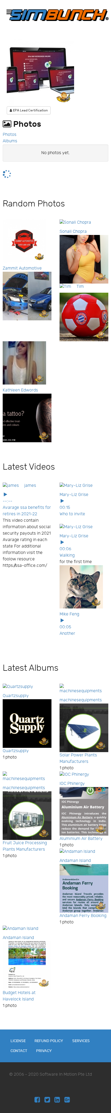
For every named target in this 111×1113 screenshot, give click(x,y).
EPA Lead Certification (30, 110)
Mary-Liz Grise (74, 494)
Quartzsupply (16, 695)
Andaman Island (75, 860)
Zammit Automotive (22, 268)
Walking (67, 555)
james (30, 485)
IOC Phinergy (72, 783)
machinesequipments (81, 700)
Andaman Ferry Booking (83, 915)
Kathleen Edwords (20, 390)
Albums (10, 141)
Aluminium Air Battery (81, 838)
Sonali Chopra (73, 231)
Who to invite (72, 514)
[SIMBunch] (59, 15)
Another (67, 633)
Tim (80, 286)
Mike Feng (69, 614)
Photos (9, 134)
